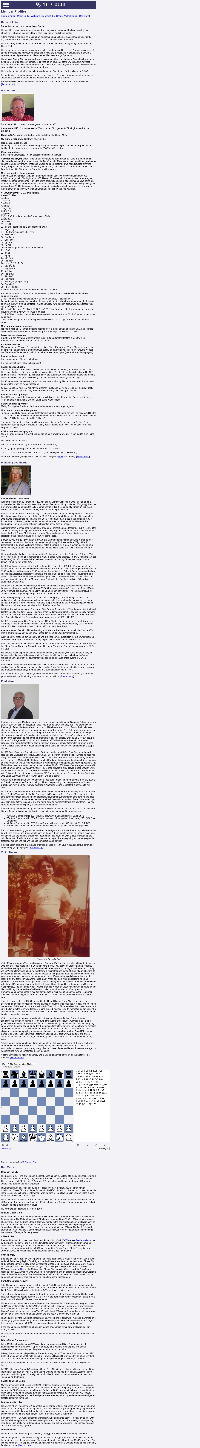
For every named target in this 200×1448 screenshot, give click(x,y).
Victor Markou (71, 16)
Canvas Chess (32, 1162)
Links (60, 456)
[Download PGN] (7, 1145)
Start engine (103, 1149)
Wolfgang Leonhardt (41, 16)
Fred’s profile (82, 1240)
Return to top (8, 84)
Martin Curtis (23, 16)
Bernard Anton (9, 16)
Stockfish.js (6, 1148)
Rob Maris (84, 16)
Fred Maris (57, 16)
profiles (20, 1269)
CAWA (65, 1240)
